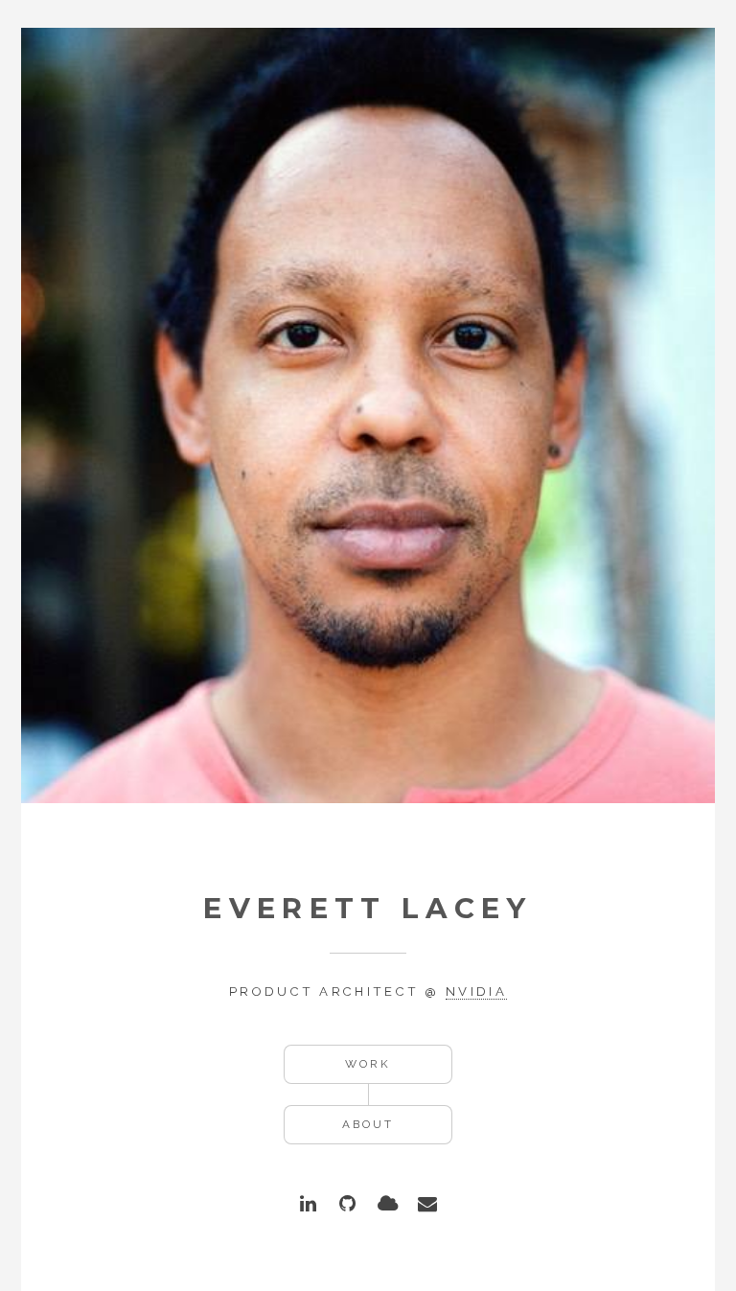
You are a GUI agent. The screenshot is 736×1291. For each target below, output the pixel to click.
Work (368, 1064)
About (368, 1124)
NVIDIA (476, 991)
